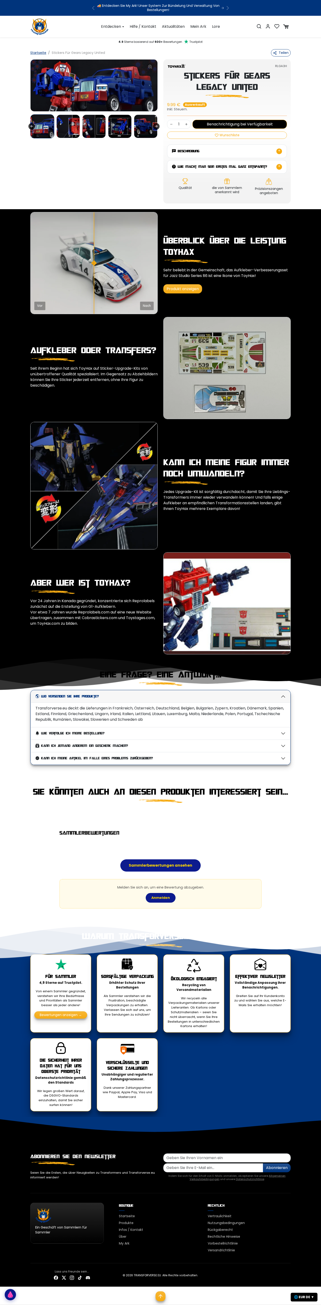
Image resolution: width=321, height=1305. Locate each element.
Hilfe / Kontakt (143, 26)
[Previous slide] (31, 813)
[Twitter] (64, 1277)
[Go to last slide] (31, 126)
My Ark (124, 1243)
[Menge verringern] (171, 124)
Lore (216, 26)
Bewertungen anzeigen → (61, 1015)
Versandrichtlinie (221, 1250)
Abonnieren (277, 1167)
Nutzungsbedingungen (226, 1223)
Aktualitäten (173, 26)
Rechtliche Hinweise (224, 1236)
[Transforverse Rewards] (10, 1294)
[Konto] (267, 26)
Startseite (38, 52)
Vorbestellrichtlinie (223, 1243)
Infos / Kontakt (131, 1229)
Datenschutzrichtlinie (250, 1179)
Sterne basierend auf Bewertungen (160, 42)
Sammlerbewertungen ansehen (160, 865)
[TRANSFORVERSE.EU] (39, 26)
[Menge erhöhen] (186, 124)
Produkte (126, 1223)
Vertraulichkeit (219, 1216)
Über (122, 1236)
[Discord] (88, 1277)
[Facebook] (56, 1277)
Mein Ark (198, 26)
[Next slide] (156, 126)
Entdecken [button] (111, 26)
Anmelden (160, 897)
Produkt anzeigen (183, 289)
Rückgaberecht (220, 1229)
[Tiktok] (80, 1277)
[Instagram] (72, 1277)
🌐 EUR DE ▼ (304, 1297)
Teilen (284, 52)
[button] (258, 26)
